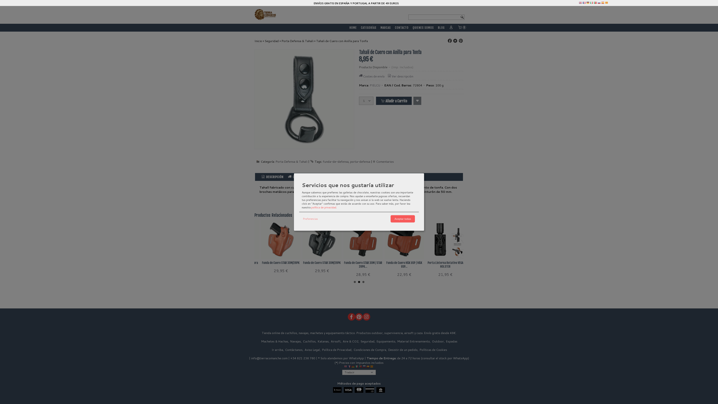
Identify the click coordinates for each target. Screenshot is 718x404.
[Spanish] (602, 3)
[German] (587, 3)
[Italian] (591, 3)
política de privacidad (323, 207)
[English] (580, 3)
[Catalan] (607, 3)
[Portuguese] (595, 3)
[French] (584, 3)
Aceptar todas (403, 218)
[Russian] (599, 3)
